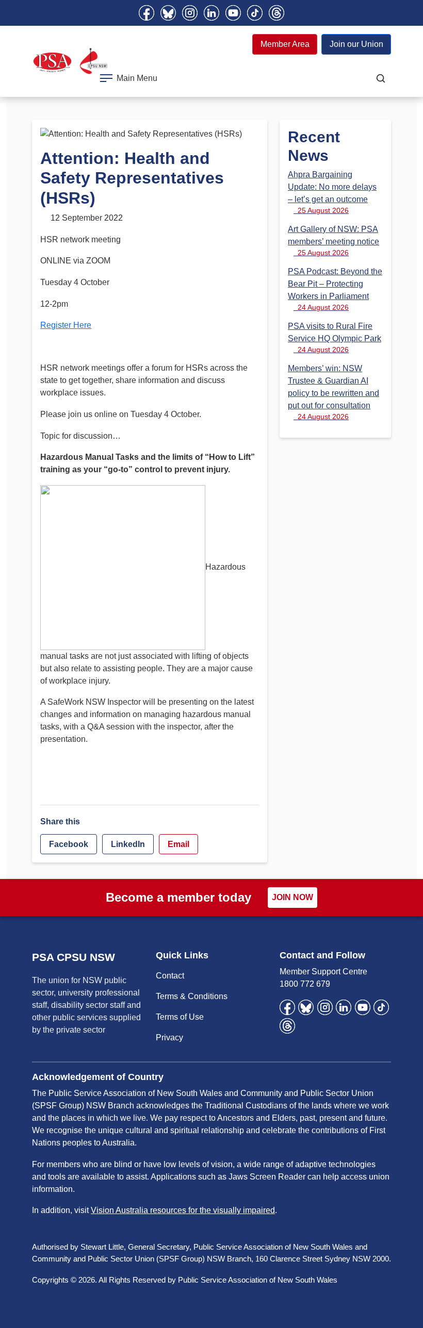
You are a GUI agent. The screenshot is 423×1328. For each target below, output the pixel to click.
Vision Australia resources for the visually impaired (183, 1210)
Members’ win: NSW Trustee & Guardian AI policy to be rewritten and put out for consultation (333, 392)
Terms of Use (180, 1016)
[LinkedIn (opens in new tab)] (211, 13)
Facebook (68, 844)
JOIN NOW (292, 897)
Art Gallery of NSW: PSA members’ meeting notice (333, 241)
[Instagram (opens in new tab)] (190, 13)
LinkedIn (128, 844)
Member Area (285, 44)
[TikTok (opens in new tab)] (255, 13)
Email (178, 844)
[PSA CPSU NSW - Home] (70, 61)
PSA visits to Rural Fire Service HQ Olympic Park (334, 338)
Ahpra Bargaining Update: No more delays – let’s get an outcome (332, 192)
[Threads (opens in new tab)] (276, 13)
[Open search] (380, 78)
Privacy (169, 1037)
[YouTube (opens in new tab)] (233, 13)
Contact (170, 975)
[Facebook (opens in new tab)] (146, 13)
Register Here (65, 325)
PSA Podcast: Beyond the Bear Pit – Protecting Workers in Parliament (335, 289)
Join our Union (356, 44)
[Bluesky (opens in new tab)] (168, 13)
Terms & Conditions (191, 996)
